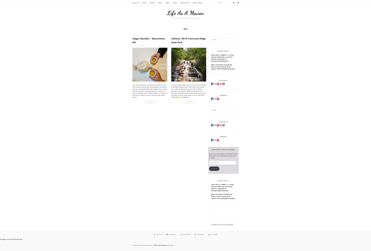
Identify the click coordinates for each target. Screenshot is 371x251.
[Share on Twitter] (215, 99)
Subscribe (214, 168)
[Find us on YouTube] (221, 84)
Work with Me (185, 3)
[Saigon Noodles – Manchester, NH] (149, 81)
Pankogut (170, 245)
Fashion (152, 3)
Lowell (175, 3)
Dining (167, 3)
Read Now (150, 102)
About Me (135, 3)
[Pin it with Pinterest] (218, 99)
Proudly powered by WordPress (142, 245)
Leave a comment (138, 45)
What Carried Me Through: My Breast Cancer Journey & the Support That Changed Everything (223, 67)
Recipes (144, 3)
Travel (160, 3)
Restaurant (137, 36)
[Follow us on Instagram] (223, 84)
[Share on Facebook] (212, 99)
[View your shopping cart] (237, 3)
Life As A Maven (185, 12)
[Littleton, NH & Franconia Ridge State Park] (188, 81)
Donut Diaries (198, 3)
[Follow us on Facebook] (212, 84)
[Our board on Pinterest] (218, 84)
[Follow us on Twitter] (215, 84)
